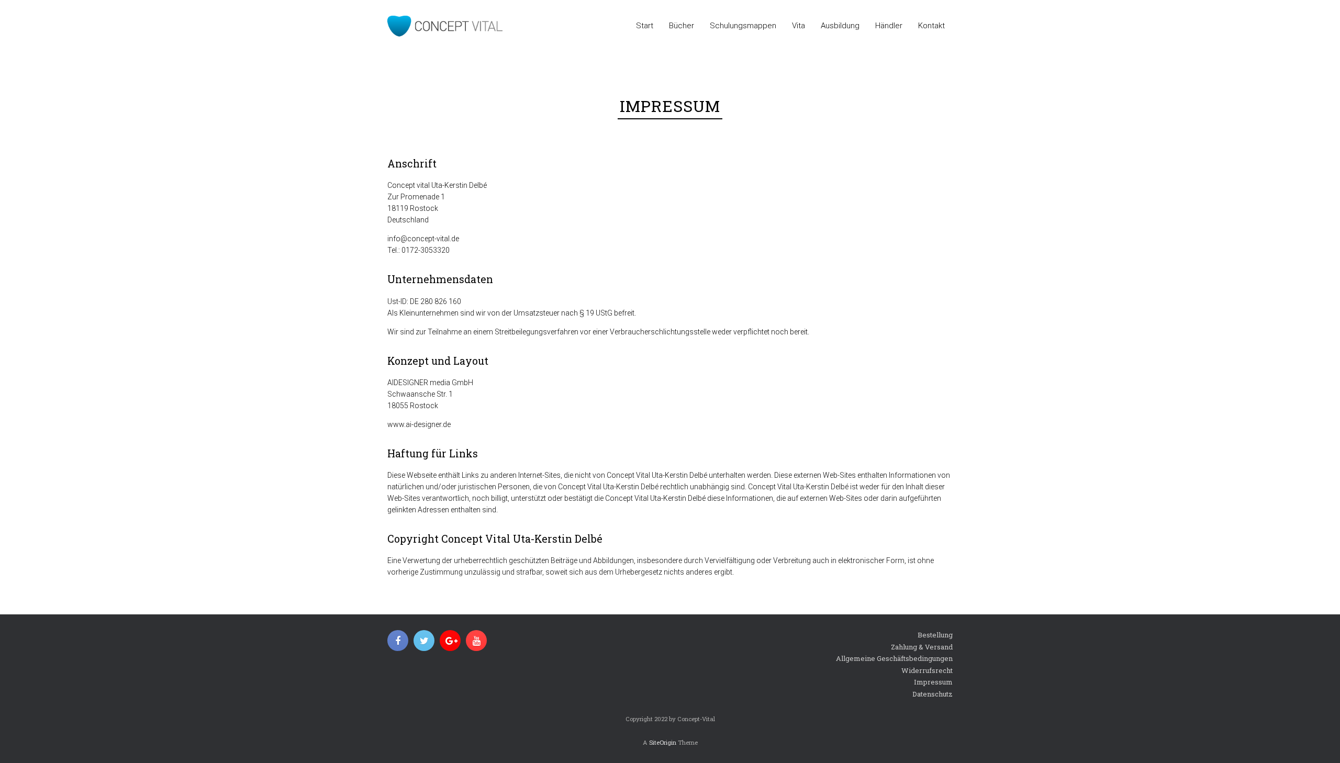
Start (644, 25)
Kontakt (931, 25)
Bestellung (935, 634)
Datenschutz (932, 694)
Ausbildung (840, 25)
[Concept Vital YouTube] (476, 640)
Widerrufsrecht (927, 670)
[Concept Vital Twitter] (424, 640)
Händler (888, 25)
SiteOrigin (662, 742)
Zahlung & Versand (922, 647)
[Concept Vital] (444, 26)
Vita (798, 25)
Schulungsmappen (743, 25)
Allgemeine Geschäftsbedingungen (894, 658)
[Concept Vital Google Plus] (450, 640)
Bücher (681, 25)
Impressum (933, 682)
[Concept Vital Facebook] (397, 640)
